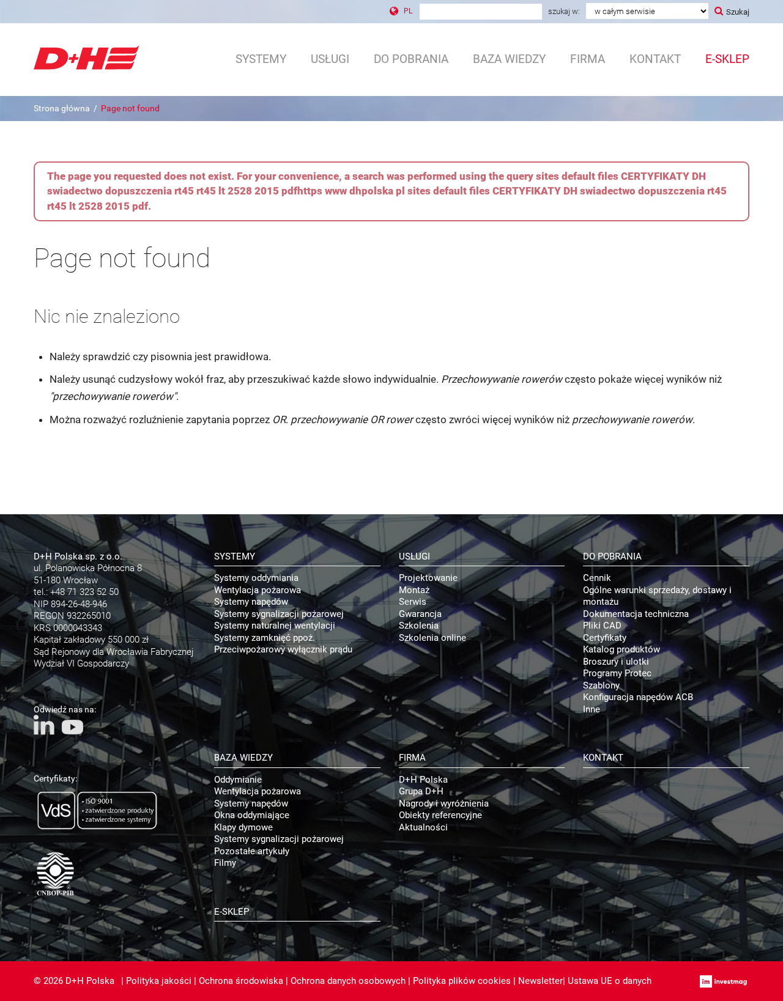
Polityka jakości (158, 980)
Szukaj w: (564, 11)
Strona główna (62, 108)
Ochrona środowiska (241, 980)
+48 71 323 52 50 (84, 591)
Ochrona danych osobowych (348, 980)
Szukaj (737, 12)
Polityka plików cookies (462, 980)
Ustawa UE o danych (609, 980)
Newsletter (540, 980)
